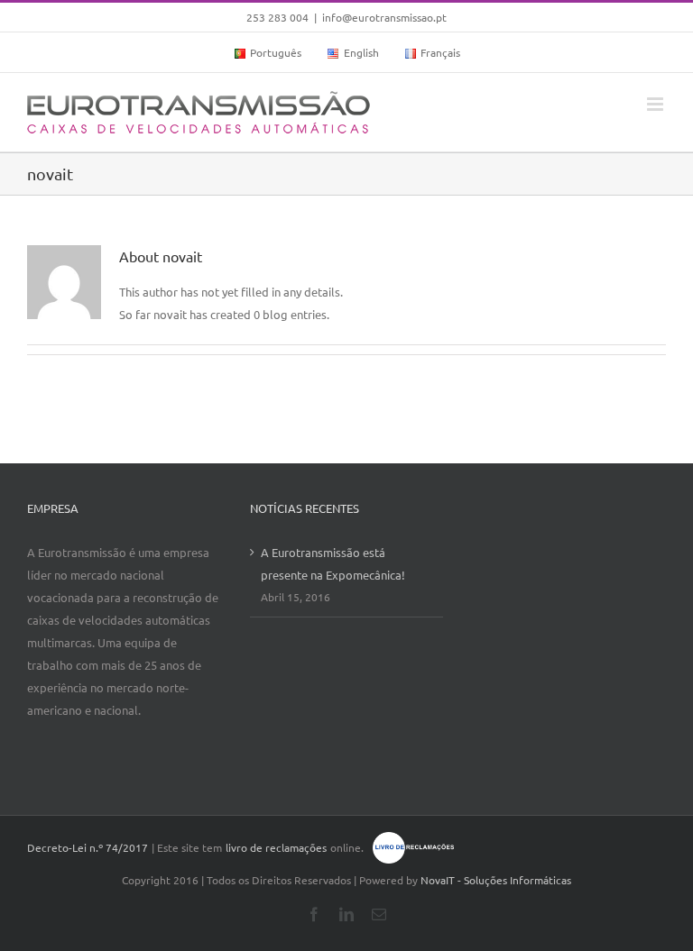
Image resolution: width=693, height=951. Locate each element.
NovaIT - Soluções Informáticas (495, 880)
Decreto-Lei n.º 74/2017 (87, 847)
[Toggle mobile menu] (656, 104)
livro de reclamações (276, 847)
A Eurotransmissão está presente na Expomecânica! (333, 563)
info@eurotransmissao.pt (384, 17)
